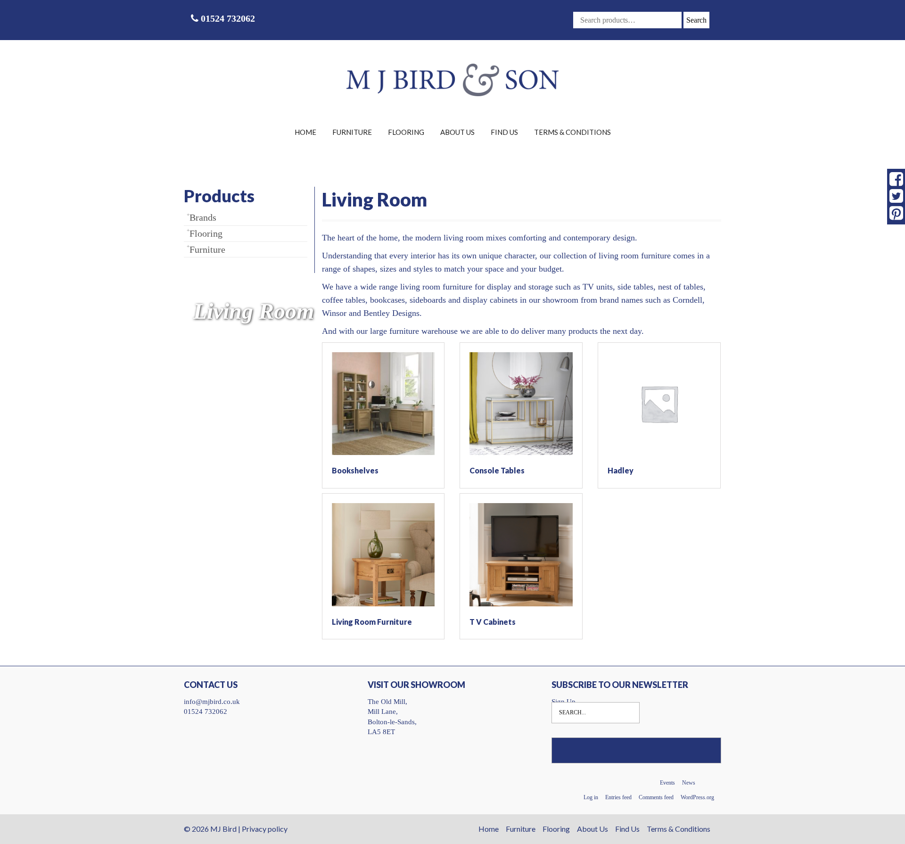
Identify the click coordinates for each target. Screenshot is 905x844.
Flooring (406, 132)
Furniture (352, 132)
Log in (591, 797)
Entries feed (618, 797)
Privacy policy (265, 828)
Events (667, 782)
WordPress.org (697, 797)
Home (305, 132)
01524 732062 (226, 18)
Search (696, 20)
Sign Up (563, 701)
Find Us (504, 132)
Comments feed (656, 797)
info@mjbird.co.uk (212, 701)
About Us (457, 132)
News (688, 782)
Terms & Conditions (572, 132)
